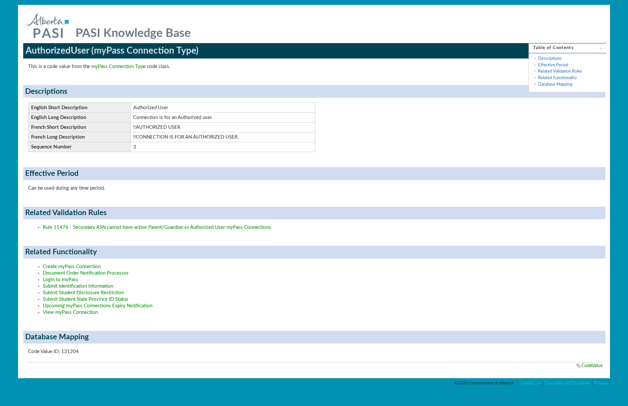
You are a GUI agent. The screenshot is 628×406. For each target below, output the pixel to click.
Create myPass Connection (72, 266)
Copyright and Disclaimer (567, 383)
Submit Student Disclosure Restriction (83, 292)
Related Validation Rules (560, 71)
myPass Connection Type (118, 66)
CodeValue (592, 366)
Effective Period (553, 65)
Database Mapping (555, 84)
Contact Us (530, 383)
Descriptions (550, 58)
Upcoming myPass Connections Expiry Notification (97, 305)
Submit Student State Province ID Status (85, 299)
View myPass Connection (70, 312)
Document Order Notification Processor (86, 273)
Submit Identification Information (78, 286)
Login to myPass (60, 279)
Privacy (601, 383)
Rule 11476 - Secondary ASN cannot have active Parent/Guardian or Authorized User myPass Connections (157, 227)
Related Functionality (557, 78)
